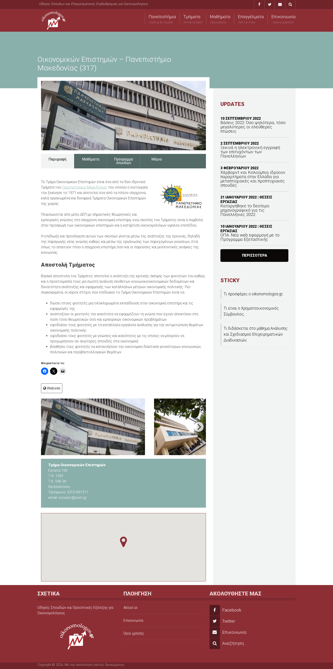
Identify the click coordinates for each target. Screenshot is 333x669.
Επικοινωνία (283, 19)
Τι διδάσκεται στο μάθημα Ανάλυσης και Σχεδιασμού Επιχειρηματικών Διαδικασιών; (255, 334)
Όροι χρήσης (133, 633)
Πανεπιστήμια (162, 19)
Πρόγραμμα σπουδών (123, 161)
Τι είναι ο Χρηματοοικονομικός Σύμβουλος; (251, 311)
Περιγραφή (57, 159)
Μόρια (156, 159)
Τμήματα (192, 19)
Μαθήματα (220, 19)
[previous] (48, 427)
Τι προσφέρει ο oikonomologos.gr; (253, 294)
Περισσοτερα (254, 255)
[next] (199, 427)
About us (130, 607)
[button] (123, 541)
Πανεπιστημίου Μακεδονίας (84, 187)
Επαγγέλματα (251, 19)
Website (53, 388)
